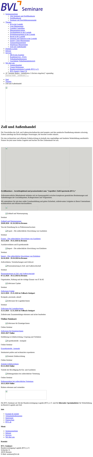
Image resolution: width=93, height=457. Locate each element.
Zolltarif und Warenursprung (11, 221)
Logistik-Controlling (17, 28)
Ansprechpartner (16, 65)
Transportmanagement (18, 43)
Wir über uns (10, 63)
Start (7, 79)
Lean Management (16, 26)
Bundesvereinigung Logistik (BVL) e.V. (24, 69)
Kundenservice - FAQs (18, 57)
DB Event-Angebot (17, 55)
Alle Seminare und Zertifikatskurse (22, 16)
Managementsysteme (17, 30)
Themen (8, 22)
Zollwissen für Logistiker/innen (12, 309)
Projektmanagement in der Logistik (22, 34)
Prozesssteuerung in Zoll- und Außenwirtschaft (17, 274)
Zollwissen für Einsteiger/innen (12, 331)
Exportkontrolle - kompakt (10, 348)
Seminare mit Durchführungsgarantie (23, 20)
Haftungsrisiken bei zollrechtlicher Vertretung (17, 381)
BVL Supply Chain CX (18, 71)
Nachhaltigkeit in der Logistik (20, 32)
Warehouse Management (19, 45)
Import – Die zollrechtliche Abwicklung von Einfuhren (20, 256)
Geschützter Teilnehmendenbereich (22, 61)
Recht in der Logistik (17, 36)
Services (8, 53)
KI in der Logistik (16, 24)
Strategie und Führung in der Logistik (23, 38)
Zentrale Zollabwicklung (10, 364)
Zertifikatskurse (15, 18)
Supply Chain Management (20, 41)
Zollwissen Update (7, 291)
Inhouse (8, 51)
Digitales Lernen (11, 49)
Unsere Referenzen (17, 67)
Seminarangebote (11, 14)
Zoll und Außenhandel (18, 47)
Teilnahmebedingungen (18, 59)
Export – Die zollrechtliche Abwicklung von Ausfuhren (21, 239)
